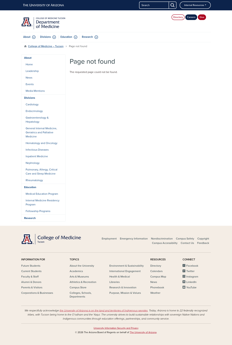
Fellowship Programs (38, 211)
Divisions (45, 37)
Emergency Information (134, 238)
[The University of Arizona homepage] (43, 5)
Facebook (192, 265)
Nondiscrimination (162, 238)
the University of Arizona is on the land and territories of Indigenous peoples (104, 310)
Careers (191, 17)
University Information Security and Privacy (116, 328)
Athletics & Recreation (83, 282)
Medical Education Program (42, 194)
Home (29, 64)
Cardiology (32, 104)
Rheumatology (34, 180)
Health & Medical (119, 276)
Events (30, 84)
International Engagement (125, 271)
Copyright (203, 238)
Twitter (190, 271)
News (29, 77)
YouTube (191, 287)
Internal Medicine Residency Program (42, 202)
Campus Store (78, 287)
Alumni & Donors (31, 282)
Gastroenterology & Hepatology (37, 119)
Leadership (32, 71)
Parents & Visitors (31, 287)
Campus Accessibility (164, 243)
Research (87, 37)
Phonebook (157, 287)
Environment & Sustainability (126, 265)
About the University (82, 265)
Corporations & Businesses (37, 293)
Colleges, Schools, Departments (81, 294)
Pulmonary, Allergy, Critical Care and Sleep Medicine (41, 171)
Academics (76, 271)
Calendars (156, 271)
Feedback (203, 243)
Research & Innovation (122, 287)
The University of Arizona (143, 332)
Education (66, 37)
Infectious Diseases (37, 149)
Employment (109, 238)
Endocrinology (34, 111)
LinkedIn (191, 282)
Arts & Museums (79, 276)
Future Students (30, 265)
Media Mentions (35, 91)
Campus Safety (185, 238)
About (26, 37)
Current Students (31, 271)
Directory (178, 17)
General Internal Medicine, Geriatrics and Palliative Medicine (41, 132)
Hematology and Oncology (41, 143)
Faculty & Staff (30, 276)
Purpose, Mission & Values (125, 293)
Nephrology (33, 163)
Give (202, 17)
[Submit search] (172, 5)
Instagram (192, 276)
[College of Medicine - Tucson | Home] (51, 239)
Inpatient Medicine (37, 156)
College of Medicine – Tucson (46, 46)
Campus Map (158, 276)
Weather (155, 293)
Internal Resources (194, 5)
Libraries (114, 282)
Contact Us (187, 243)
